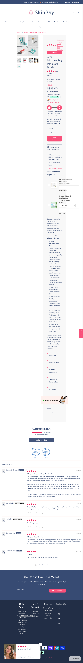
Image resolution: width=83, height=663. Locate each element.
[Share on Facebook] (48, 412)
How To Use (54, 362)
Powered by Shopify (47, 658)
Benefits (52, 355)
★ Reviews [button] (81, 333)
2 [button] (39, 565)
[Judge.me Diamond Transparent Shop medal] (46, 452)
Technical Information (53, 381)
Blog (35, 619)
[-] (47, 132)
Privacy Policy (48, 618)
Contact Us (35, 613)
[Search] (73, 13)
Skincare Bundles (53, 22)
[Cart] (78, 13)
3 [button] (42, 565)
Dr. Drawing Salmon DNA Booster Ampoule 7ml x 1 (65, 181)
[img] (31, 471)
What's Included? (53, 371)
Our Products (35, 616)
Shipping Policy (48, 608)
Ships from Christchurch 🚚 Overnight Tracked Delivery (41, 2)
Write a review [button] (41, 440)
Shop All (7, 22)
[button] (51, 71)
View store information (55, 168)
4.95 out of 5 (47, 432)
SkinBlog (66, 22)
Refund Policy (48, 610)
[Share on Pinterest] (53, 412)
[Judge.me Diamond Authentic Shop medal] (36, 452)
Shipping (52, 389)
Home (18, 32)
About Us (35, 611)
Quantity (50, 128)
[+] (55, 132)
